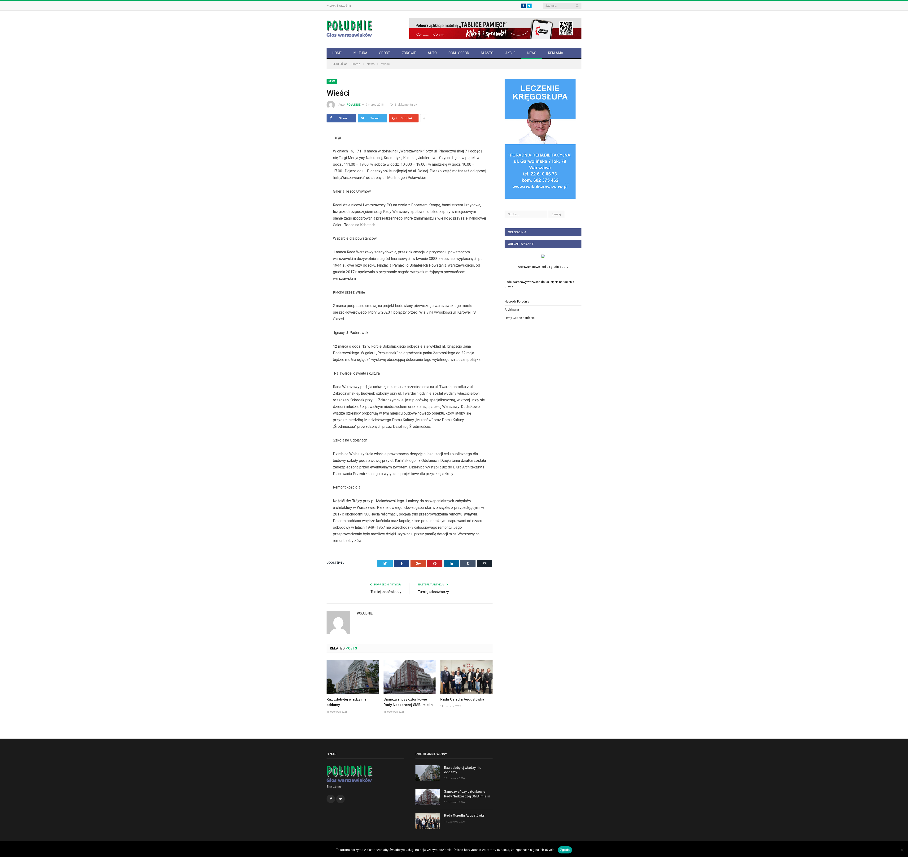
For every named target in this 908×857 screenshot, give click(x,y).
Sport (384, 53)
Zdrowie (409, 53)
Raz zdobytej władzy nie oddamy (462, 770)
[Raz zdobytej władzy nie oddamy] (353, 677)
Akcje (510, 53)
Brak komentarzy (406, 104)
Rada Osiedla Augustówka (462, 699)
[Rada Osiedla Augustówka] (466, 677)
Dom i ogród (459, 53)
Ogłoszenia (517, 232)
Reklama (555, 53)
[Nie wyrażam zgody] (902, 850)
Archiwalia (512, 309)
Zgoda (565, 850)
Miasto (487, 53)
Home (337, 53)
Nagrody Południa (517, 301)
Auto (432, 53)
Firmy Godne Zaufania (520, 318)
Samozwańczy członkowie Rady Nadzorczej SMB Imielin (467, 794)
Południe (354, 104)
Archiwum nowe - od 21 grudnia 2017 (543, 266)
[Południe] (349, 28)
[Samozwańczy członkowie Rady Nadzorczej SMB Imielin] (410, 677)
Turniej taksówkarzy (386, 592)
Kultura (360, 53)
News (531, 53)
